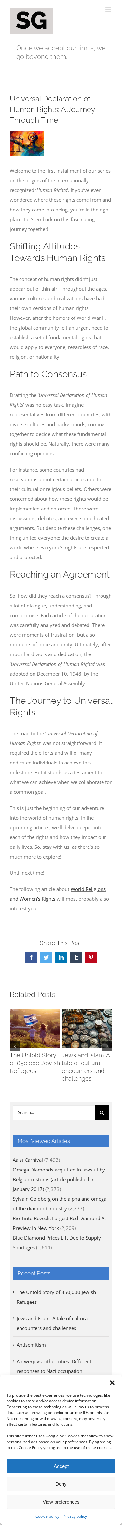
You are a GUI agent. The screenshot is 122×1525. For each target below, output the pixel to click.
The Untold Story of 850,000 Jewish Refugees (35, 1063)
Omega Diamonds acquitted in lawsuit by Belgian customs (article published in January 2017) (59, 1179)
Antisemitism (31, 1344)
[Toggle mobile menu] (108, 9)
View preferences (61, 1502)
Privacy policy (74, 1516)
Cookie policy (47, 1516)
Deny (61, 1484)
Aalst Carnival (28, 1160)
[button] (112, 1382)
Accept (61, 1466)
